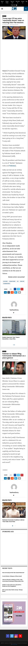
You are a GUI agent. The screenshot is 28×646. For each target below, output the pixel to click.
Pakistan (12, 166)
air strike (5, 281)
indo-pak (22, 281)
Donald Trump (12, 281)
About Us (2, 2)
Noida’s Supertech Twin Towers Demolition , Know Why (11, 338)
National (4, 16)
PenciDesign (14, 644)
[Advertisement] (14, 55)
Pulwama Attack (6, 283)
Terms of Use (12, 2)
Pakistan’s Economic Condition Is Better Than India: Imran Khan (13, 520)
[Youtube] (20, 636)
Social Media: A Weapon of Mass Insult (12, 576)
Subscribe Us (18, 2)
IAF (17, 281)
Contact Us (22, 2)
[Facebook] (7, 636)
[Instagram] (16, 636)
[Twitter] (12, 636)
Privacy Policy (7, 2)
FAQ (26, 1)
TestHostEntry (6, 24)
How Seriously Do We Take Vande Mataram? (13, 572)
